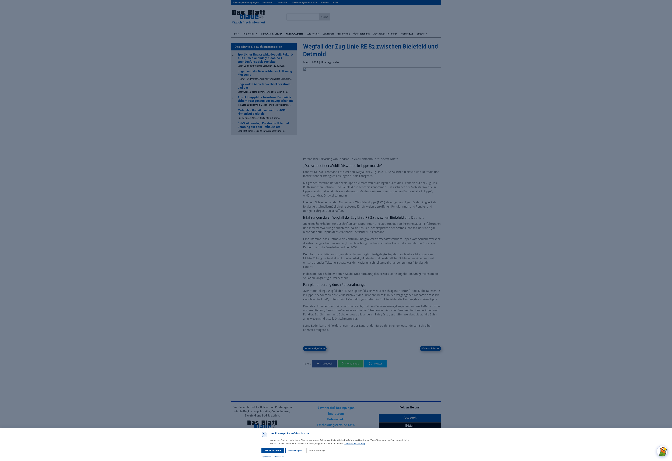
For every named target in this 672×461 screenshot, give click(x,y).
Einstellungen (295, 450)
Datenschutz (278, 457)
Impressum (266, 457)
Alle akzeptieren (273, 450)
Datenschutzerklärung (354, 443)
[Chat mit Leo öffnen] (662, 451)
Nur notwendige (317, 450)
